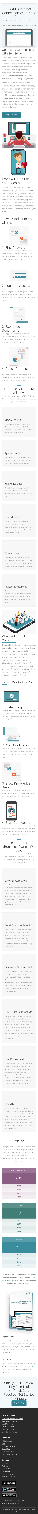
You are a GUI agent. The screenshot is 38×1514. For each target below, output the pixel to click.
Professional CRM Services (11, 1454)
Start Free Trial (19, 1403)
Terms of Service (8, 1474)
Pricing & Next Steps (11, 115)
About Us (5, 1463)
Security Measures (8, 1477)
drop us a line (9, 1369)
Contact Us (15, 1503)
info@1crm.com (18, 1500)
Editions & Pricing (8, 1427)
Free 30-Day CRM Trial (9, 1421)
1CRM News (6, 1469)
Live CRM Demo (7, 1424)
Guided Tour (6, 1449)
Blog (3, 1444)
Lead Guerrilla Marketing (10, 1432)
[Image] (19, 1311)
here (31, 1366)
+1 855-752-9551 (7, 1500)
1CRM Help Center (8, 1452)
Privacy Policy (7, 1471)
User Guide (25, 1344)
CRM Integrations (8, 1429)
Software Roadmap (8, 1446)
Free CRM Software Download (12, 1419)
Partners (5, 1466)
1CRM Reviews (7, 1441)
